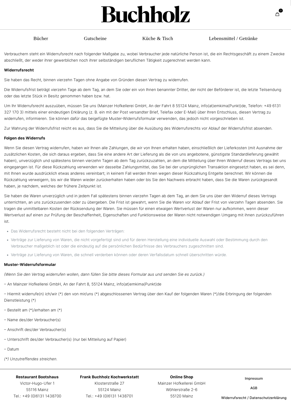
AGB (253, 388)
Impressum (254, 378)
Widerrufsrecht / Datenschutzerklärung (253, 398)
